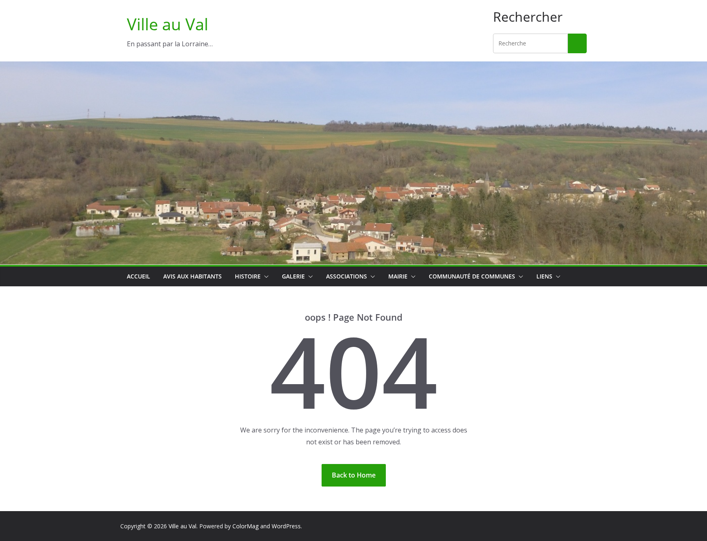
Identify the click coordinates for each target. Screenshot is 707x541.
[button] (265, 276)
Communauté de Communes (472, 276)
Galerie (293, 276)
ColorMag (245, 526)
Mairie (398, 276)
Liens (544, 276)
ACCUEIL (138, 276)
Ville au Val (167, 24)
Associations (346, 276)
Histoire (248, 276)
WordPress (286, 526)
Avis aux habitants (192, 276)
